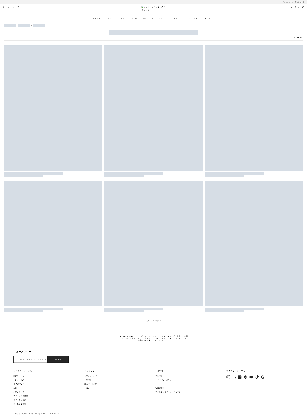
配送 (15, 388)
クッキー (159, 384)
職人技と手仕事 (90, 384)
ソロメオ (88, 388)
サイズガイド (18, 384)
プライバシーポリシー (164, 380)
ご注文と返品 (18, 380)
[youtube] (251, 377)
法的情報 (158, 376)
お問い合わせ (18, 392)
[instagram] (228, 377)
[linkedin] (234, 377)
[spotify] (263, 377)
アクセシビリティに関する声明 (167, 392)
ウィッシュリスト (20, 400)
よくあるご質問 (19, 404)
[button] (4, 7)
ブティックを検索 (20, 396)
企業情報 (88, 380)
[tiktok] (257, 377)
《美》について (90, 376)
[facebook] (240, 377)
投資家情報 (159, 388)
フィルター (294, 38)
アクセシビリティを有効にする (293, 2)
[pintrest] (246, 377)
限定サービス (18, 376)
